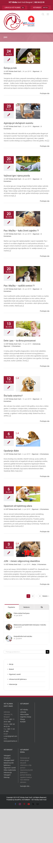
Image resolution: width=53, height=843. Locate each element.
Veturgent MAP (9, 760)
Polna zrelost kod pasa (21, 613)
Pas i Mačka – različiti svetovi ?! (19, 285)
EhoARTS (18, 800)
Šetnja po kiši (10, 68)
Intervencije (36, 344)
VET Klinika (24, 710)
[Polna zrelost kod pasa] (9, 613)
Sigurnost (36, 71)
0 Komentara (16, 346)
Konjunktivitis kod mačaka (23, 636)
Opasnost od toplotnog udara (18, 506)
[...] (42, 88)
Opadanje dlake (11, 450)
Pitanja (22, 719)
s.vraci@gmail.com (10, 736)
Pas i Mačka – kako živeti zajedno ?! (21, 230)
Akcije (34, 564)
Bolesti (11, 669)
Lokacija (23, 712)
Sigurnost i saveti (10, 768)
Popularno (11, 607)
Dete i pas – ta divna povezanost (20, 340)
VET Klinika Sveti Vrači (13, 71)
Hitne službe (24, 714)
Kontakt (23, 722)
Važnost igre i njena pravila (17, 175)
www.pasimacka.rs (10, 741)
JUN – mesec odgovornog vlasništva (22, 561)
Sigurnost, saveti (15, 674)
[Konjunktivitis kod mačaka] (9, 637)
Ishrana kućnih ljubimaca (17, 679)
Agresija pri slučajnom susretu (18, 123)
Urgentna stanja (25, 717)
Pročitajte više (44, 93)
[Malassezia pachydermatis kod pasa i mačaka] (9, 625)
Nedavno (26, 607)
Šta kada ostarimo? (13, 395)
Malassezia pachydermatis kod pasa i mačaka (30, 625)
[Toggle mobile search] (43, 14)
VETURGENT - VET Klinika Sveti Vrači (34, 800)
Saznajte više (24, 786)
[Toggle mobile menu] (48, 14)
